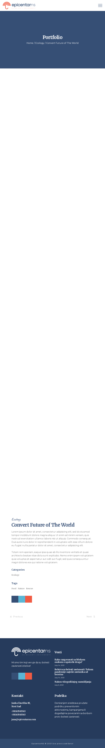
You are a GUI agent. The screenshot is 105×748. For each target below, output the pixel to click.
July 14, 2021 (59, 665)
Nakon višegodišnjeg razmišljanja (73, 682)
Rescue (29, 588)
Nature (21, 588)
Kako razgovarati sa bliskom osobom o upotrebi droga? (70, 660)
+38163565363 (18, 711)
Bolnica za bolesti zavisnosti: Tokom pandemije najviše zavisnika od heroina (74, 672)
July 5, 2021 (59, 685)
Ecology (15, 519)
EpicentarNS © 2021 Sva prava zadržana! (52, 744)
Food (13, 588)
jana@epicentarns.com (23, 719)
